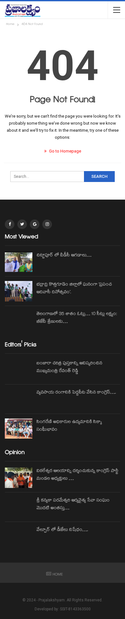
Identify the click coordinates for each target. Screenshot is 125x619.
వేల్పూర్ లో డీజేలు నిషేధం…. (62, 530)
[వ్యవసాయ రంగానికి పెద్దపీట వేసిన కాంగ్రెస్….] (18, 399)
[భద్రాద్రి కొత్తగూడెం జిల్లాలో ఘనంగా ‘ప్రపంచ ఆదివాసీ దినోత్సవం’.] (18, 291)
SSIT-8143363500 (75, 609)
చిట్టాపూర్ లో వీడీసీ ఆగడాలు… (64, 256)
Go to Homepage (64, 151)
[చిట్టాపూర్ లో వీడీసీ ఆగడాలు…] (18, 262)
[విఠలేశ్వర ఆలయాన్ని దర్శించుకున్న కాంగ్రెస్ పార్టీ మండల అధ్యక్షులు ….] (18, 477)
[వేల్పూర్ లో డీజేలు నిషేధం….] (18, 536)
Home (58, 575)
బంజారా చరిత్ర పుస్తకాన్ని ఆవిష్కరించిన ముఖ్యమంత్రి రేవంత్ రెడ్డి (69, 367)
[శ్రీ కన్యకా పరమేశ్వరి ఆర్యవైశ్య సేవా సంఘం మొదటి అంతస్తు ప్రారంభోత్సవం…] (18, 507)
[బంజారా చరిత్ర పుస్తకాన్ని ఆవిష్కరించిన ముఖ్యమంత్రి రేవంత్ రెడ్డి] (18, 370)
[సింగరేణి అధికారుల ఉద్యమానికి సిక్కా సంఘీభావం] (18, 428)
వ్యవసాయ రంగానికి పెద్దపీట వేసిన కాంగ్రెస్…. (76, 393)
